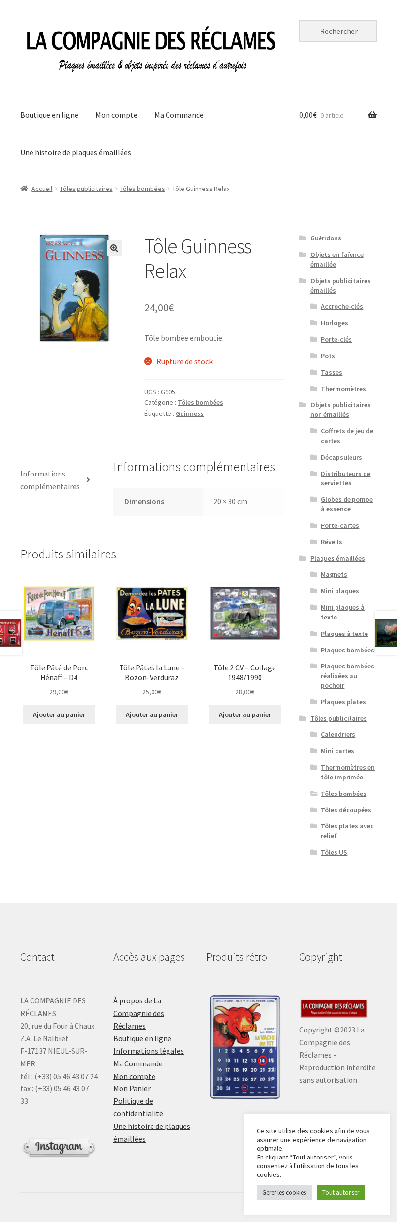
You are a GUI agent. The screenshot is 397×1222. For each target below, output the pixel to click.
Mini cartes (337, 750)
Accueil (41, 188)
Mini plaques (340, 591)
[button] (114, 248)
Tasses (331, 372)
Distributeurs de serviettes (345, 478)
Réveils (331, 542)
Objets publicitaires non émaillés (340, 409)
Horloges (334, 322)
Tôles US (334, 852)
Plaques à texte (344, 633)
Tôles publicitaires (86, 188)
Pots (328, 355)
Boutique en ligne (49, 115)
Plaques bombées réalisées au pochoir (347, 676)
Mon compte (116, 115)
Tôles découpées (346, 810)
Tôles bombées (142, 188)
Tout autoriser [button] (340, 1193)
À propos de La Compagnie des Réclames (138, 1013)
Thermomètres (343, 388)
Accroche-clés (342, 306)
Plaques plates (343, 702)
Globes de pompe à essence (347, 504)
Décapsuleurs (341, 457)
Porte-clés (336, 339)
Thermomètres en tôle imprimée (348, 772)
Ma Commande (179, 115)
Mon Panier (132, 1088)
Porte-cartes (340, 525)
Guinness (190, 413)
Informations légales (148, 1051)
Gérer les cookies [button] (284, 1193)
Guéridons (325, 238)
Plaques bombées (347, 650)
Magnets (334, 574)
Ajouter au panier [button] (59, 714)
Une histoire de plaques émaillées (75, 152)
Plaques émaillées (337, 558)
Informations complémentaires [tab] (50, 480)
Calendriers (338, 734)
